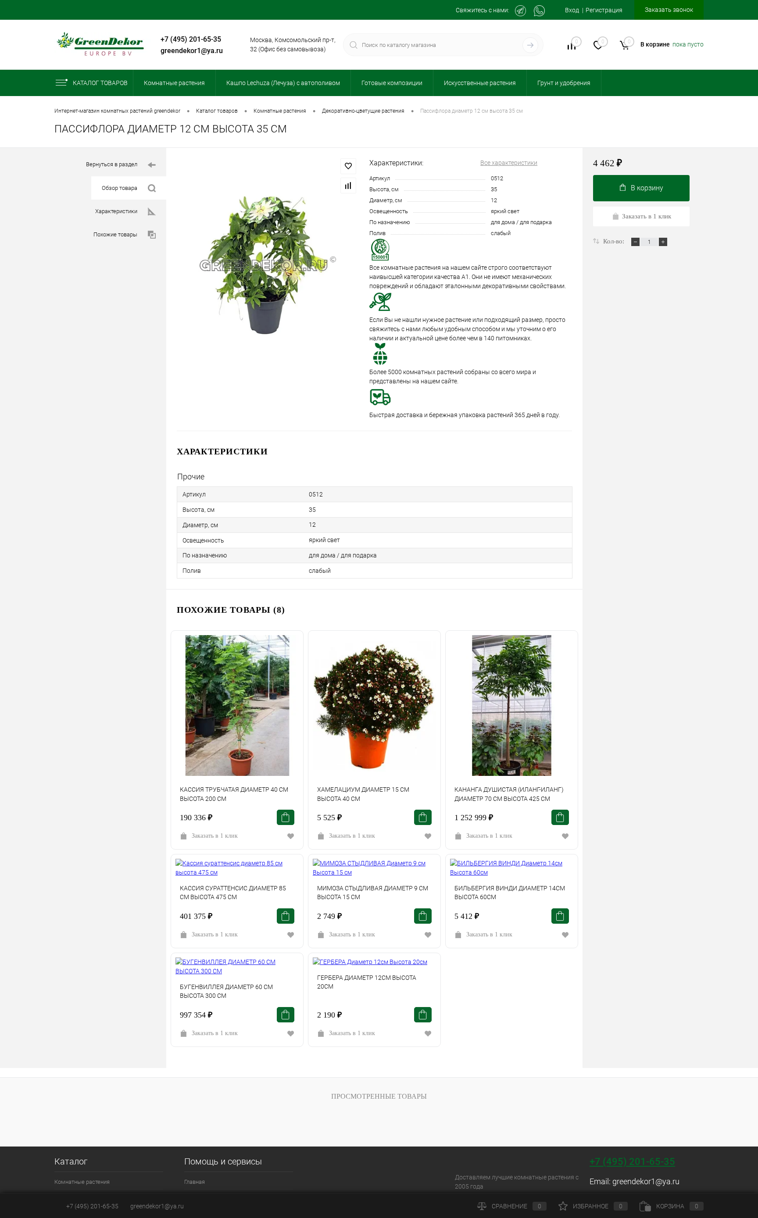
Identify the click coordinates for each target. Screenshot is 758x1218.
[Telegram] (520, 10)
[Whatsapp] (539, 10)
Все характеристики (508, 162)
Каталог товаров (100, 82)
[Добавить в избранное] (348, 166)
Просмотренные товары (379, 1096)
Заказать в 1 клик (215, 835)
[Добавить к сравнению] (348, 185)
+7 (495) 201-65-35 (191, 39)
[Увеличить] (268, 265)
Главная (194, 1182)
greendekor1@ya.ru (192, 50)
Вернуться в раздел (111, 164)
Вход (572, 10)
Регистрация (604, 10)
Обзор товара (119, 188)
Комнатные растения (82, 1182)
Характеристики (116, 211)
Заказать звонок (669, 9)
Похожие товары (115, 234)
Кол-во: (614, 241)
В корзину (647, 188)
